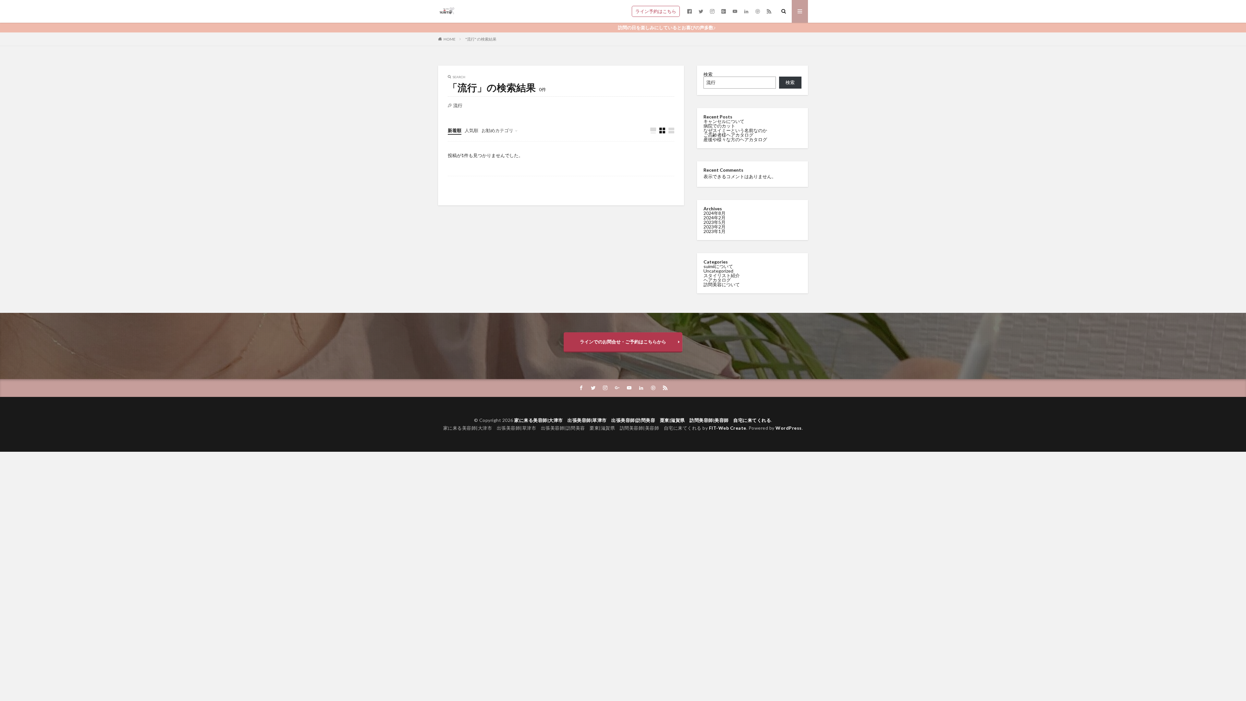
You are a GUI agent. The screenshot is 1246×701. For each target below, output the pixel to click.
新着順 (454, 130)
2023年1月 (714, 231)
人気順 (471, 130)
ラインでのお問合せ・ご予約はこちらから (623, 341)
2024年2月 (714, 217)
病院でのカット (719, 126)
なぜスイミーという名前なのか (735, 130)
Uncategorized (718, 271)
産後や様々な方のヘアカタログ (735, 139)
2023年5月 (714, 222)
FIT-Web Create (727, 428)
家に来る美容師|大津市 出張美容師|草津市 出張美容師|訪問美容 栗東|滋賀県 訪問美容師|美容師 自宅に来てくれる (642, 420)
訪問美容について (721, 284)
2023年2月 (714, 226)
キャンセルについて (723, 121)
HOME (450, 39)
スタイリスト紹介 (721, 275)
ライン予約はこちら (655, 11)
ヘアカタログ (717, 280)
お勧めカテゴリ (497, 130)
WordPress (789, 428)
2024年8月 (714, 213)
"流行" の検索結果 (480, 39)
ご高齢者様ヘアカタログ (728, 135)
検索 (708, 74)
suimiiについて (718, 266)
